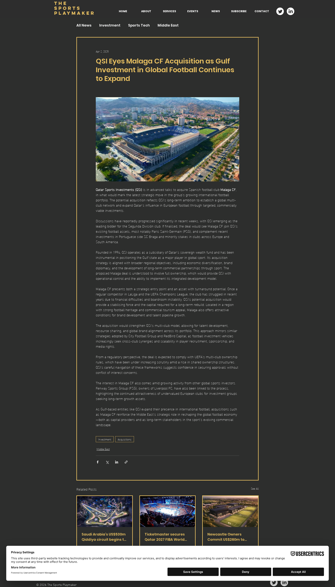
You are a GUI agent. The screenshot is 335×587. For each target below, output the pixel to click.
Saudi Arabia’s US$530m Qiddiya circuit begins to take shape (104, 537)
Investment (109, 25)
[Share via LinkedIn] (116, 462)
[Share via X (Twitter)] (107, 462)
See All (255, 488)
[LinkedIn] (290, 11)
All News (84, 25)
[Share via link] (126, 462)
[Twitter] (280, 11)
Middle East (168, 25)
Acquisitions (124, 439)
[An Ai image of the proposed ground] (230, 511)
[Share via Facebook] (97, 462)
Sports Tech (139, 25)
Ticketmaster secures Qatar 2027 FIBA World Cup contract (165, 537)
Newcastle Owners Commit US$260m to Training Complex (225, 537)
